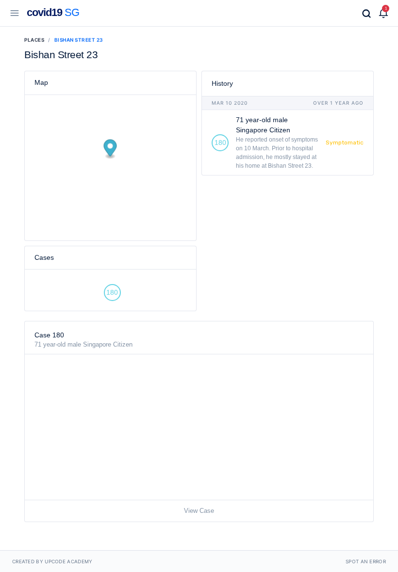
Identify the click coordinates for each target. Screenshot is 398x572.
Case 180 (49, 335)
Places (34, 40)
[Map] (110, 179)
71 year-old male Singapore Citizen (83, 344)
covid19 (53, 12)
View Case (199, 510)
